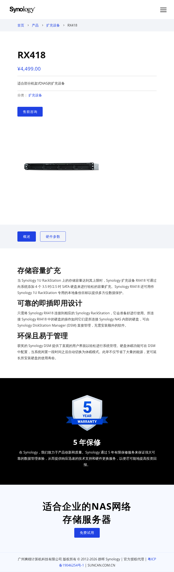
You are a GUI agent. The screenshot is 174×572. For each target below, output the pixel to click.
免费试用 (87, 532)
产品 (35, 25)
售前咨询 (30, 111)
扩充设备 (53, 25)
